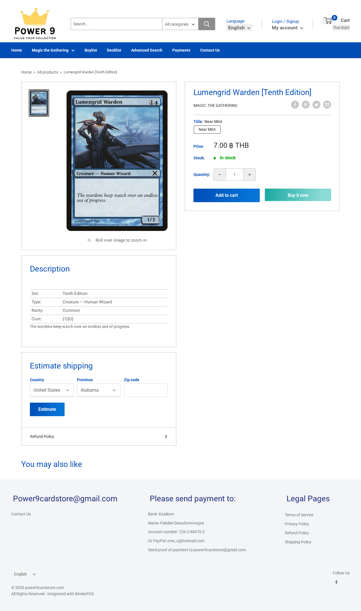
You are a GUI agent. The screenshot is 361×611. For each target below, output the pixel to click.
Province (85, 380)
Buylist (91, 50)
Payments (181, 50)
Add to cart (226, 195)
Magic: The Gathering (215, 105)
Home (16, 50)
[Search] (206, 24)
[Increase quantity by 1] (250, 174)
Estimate (47, 409)
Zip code (131, 380)
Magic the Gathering (50, 50)
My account (285, 27)
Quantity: (201, 174)
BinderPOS (84, 594)
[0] (327, 20)
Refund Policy (42, 436)
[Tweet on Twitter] (316, 105)
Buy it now (298, 195)
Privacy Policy (297, 524)
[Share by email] (327, 105)
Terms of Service (299, 515)
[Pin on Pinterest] (306, 105)
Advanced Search (146, 50)
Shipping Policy (298, 542)
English (20, 574)
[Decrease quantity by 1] (220, 174)
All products (47, 72)
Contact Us (210, 50)
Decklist (114, 50)
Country (37, 380)
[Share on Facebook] (295, 105)
